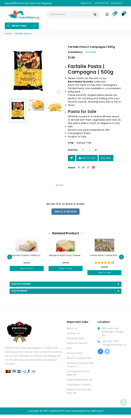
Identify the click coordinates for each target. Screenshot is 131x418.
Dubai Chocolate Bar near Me (79, 391)
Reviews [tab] (60, 185)
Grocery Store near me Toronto (80, 364)
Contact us (102, 3)
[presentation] (9, 257)
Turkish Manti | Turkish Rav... (104, 255)
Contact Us (73, 333)
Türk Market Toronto (79, 384)
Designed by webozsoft (90, 411)
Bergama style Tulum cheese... (65, 255)
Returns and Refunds (79, 358)
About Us (72, 328)
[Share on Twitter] (83, 167)
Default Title (84, 142)
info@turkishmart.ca (115, 344)
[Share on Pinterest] (93, 167)
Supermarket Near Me (80, 379)
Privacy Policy (75, 353)
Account (117, 3)
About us (86, 3)
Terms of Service (77, 343)
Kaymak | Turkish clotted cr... (26, 255)
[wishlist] (71, 158)
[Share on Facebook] (79, 167)
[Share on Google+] (88, 167)
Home (8, 33)
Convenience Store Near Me (78, 373)
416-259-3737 (111, 341)
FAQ (69, 348)
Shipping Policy (76, 338)
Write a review (65, 211)
